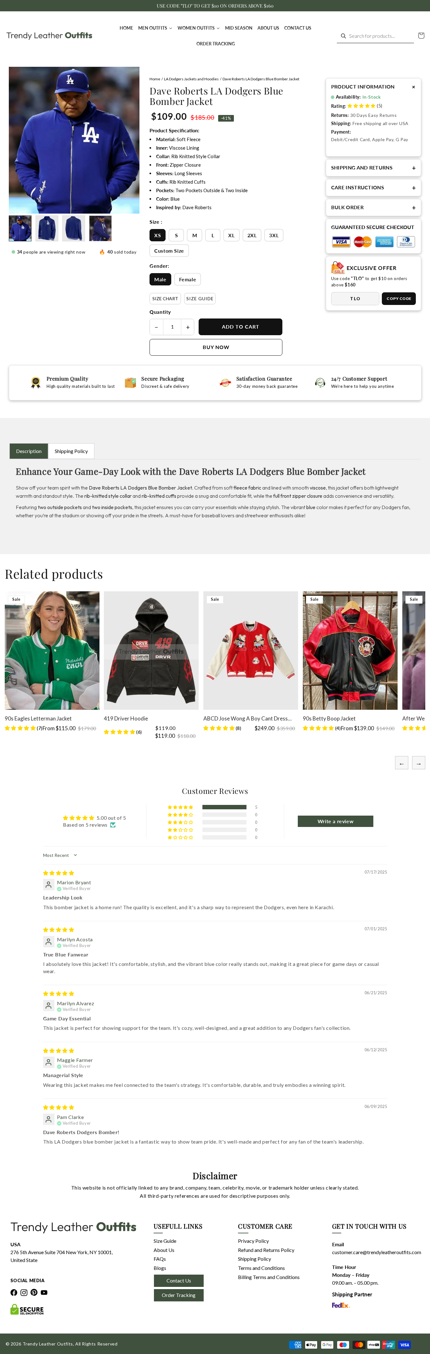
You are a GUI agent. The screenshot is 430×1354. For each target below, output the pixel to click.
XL (231, 235)
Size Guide (200, 298)
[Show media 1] (20, 228)
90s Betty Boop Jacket (229, 718)
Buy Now (216, 347)
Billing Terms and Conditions (269, 1277)
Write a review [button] (336, 821)
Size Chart (165, 298)
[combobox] (375, 36)
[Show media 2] (47, 228)
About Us (164, 1250)
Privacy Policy (253, 1241)
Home (155, 79)
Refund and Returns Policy (266, 1250)
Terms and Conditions (261, 1268)
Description (29, 451)
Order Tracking (178, 1295)
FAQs (160, 1259)
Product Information (373, 86)
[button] (421, 36)
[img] (58, 873)
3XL (274, 235)
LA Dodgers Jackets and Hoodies (191, 79)
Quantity (160, 312)
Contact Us (179, 1280)
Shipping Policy (71, 451)
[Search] (343, 36)
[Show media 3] (73, 228)
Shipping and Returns (373, 167)
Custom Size (169, 251)
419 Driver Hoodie (26, 718)
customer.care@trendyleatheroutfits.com (370, 1252)
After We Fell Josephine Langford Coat (348, 718)
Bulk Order (373, 207)
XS (157, 235)
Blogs (160, 1268)
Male (160, 279)
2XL (252, 235)
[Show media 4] (100, 228)
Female (187, 279)
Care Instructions (373, 187)
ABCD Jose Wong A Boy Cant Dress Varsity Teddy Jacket (146, 718)
